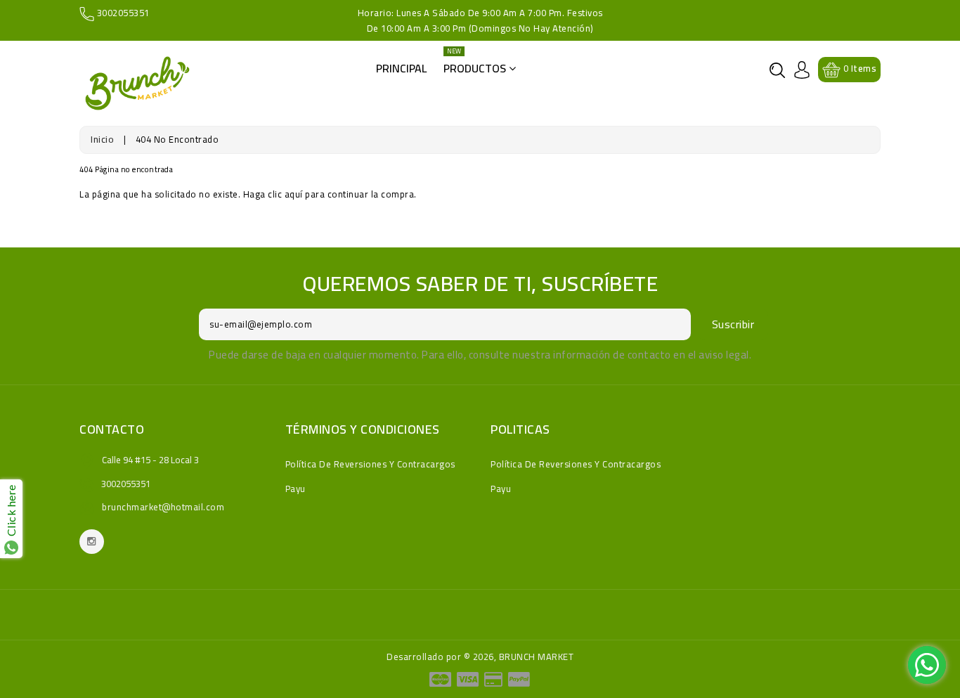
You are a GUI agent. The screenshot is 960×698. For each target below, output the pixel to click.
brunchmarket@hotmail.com (163, 506)
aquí (294, 194)
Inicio (102, 139)
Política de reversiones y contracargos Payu (370, 476)
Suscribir (733, 324)
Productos (476, 64)
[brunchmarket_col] (91, 541)
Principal (401, 68)
